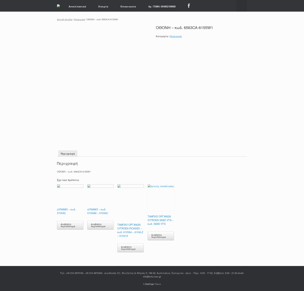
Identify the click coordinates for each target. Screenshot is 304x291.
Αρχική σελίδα (64, 19)
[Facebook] (189, 6)
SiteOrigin (149, 284)
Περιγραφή (68, 153)
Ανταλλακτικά (77, 6)
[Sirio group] (58, 6)
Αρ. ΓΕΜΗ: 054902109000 (162, 6)
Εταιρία (103, 6)
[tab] (67, 154)
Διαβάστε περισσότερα (68, 225)
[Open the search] (242, 6)
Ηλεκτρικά (79, 19)
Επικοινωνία (128, 6)
